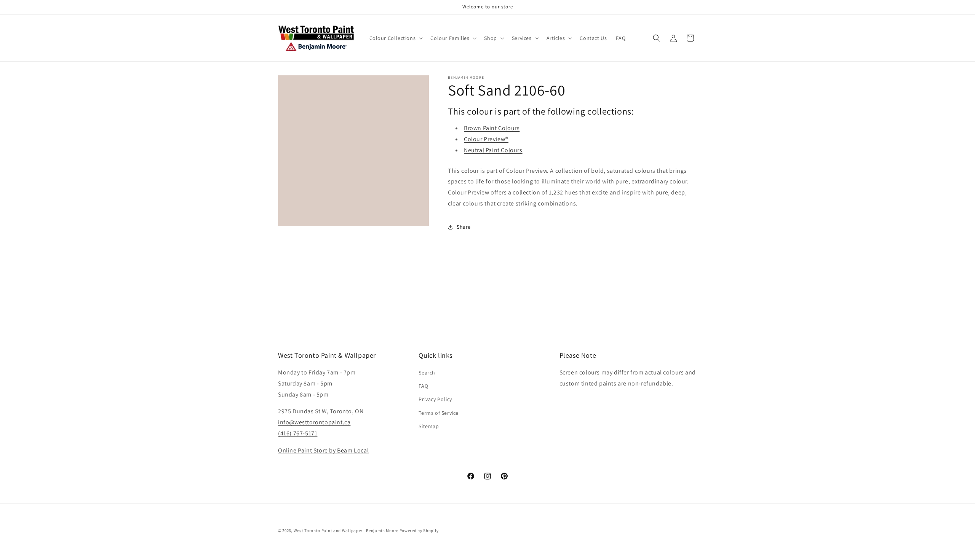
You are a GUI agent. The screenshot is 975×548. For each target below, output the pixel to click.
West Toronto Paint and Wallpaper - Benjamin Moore (346, 530)
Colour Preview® (486, 139)
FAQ (423, 385)
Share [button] (464, 226)
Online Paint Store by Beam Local (323, 450)
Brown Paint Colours (491, 128)
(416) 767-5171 (297, 433)
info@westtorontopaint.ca (314, 422)
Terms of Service (439, 412)
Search (427, 372)
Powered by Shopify (419, 530)
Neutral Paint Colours (493, 150)
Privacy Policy (435, 399)
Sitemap (429, 426)
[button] (395, 38)
